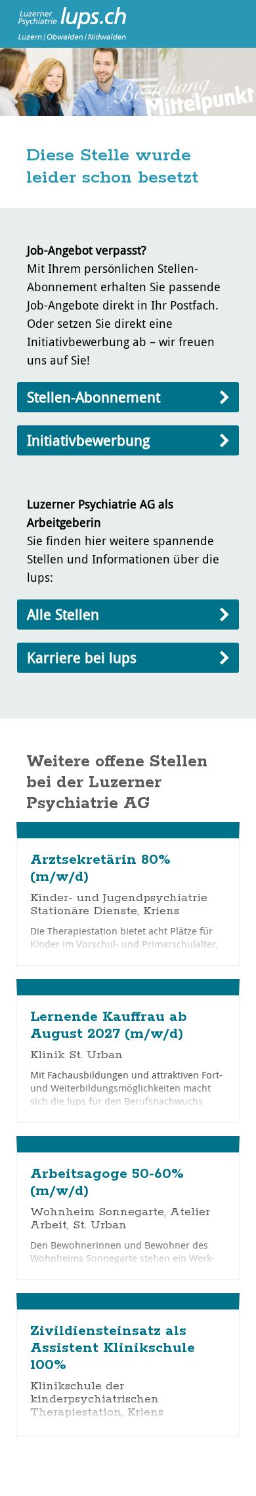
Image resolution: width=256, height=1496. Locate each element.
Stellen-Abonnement (93, 396)
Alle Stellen (63, 614)
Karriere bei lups (82, 657)
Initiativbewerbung (88, 440)
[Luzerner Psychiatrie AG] (65, 23)
